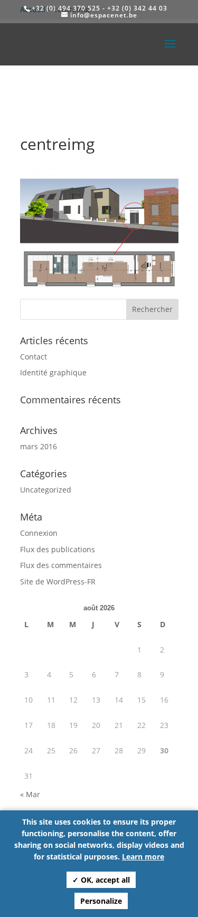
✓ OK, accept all (101, 880)
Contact (33, 357)
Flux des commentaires (61, 565)
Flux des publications (57, 549)
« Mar (30, 794)
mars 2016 (38, 446)
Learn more (143, 857)
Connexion (39, 533)
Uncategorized (45, 490)
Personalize (101, 901)
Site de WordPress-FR (58, 581)
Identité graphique (53, 372)
